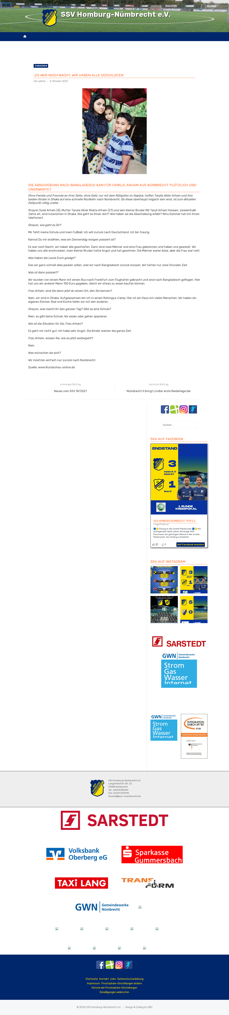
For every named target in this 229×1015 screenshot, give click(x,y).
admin (42, 81)
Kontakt (107, 52)
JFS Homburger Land (79, 43)
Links (113, 979)
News (57, 43)
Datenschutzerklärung (130, 979)
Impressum (93, 983)
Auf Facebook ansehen (190, 544)
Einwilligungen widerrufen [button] (114, 992)
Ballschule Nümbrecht (114, 43)
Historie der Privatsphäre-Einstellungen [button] (114, 987)
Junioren (41, 66)
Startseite (92, 979)
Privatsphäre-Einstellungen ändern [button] (121, 983)
